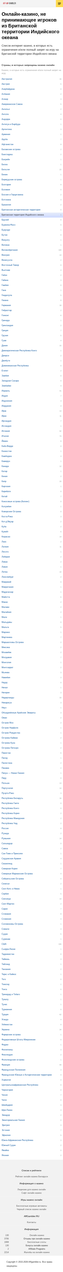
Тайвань (6, 959)
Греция (5, 330)
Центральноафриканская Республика (20, 1085)
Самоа (5, 848)
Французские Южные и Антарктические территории (27, 1075)
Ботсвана (6, 199)
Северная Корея (9, 868)
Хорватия (6, 1080)
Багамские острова (11, 149)
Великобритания (10, 250)
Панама (5, 768)
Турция (5, 1014)
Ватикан (6, 245)
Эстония (6, 1130)
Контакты (31, 1222)
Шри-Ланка (7, 1110)
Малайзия (6, 612)
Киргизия (6, 486)
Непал (5, 687)
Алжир (5, 99)
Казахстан (7, 451)
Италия (5, 436)
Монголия (6, 662)
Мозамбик (6, 652)
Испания (6, 431)
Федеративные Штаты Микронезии (18, 1039)
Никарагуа (7, 702)
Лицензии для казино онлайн (31, 1189)
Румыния (6, 838)
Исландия (6, 426)
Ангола (5, 114)
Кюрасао (6, 536)
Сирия (5, 909)
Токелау (6, 984)
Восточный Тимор (10, 265)
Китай (4, 496)
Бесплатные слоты (36, 1242)
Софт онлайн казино (31, 1193)
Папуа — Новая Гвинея (13, 773)
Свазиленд (7, 863)
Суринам (6, 939)
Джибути (6, 360)
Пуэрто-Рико (8, 793)
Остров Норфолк (10, 728)
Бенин (5, 174)
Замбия (5, 375)
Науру (5, 682)
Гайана (5, 280)
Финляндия (7, 1054)
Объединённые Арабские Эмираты (19, 712)
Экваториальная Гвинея (13, 1120)
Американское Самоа (12, 104)
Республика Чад (9, 823)
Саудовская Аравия (11, 858)
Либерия (6, 557)
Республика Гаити (10, 803)
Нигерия (6, 692)
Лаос (4, 541)
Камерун (6, 461)
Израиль (6, 391)
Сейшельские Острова (13, 878)
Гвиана (5, 300)
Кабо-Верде (7, 446)
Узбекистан (7, 1024)
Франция (6, 1065)
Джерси (5, 355)
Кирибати (6, 491)
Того (4, 979)
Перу (4, 778)
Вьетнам (6, 270)
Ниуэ (4, 707)
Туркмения (7, 1009)
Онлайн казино (37, 1235)
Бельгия (6, 169)
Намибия (6, 677)
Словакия (6, 914)
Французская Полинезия (13, 1070)
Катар (4, 471)
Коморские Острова (11, 511)
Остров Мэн (7, 723)
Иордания (6, 406)
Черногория (7, 1090)
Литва (4, 572)
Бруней (5, 220)
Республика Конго (10, 808)
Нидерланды (8, 697)
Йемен (5, 441)
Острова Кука (8, 743)
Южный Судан (9, 1145)
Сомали (5, 929)
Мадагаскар (7, 592)
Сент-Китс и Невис (11, 888)
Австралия (7, 79)
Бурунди (6, 230)
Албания (6, 94)
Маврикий (6, 582)
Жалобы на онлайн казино (37, 1252)
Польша (5, 783)
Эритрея (6, 1125)
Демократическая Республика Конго (19, 350)
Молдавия (7, 657)
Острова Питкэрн (10, 748)
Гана (4, 290)
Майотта (6, 597)
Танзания (6, 969)
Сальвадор (7, 843)
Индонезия (7, 401)
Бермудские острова (12, 179)
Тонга (4, 989)
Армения (6, 134)
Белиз (5, 164)
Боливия (6, 189)
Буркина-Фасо (8, 225)
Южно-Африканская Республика (17, 1140)
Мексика (6, 647)
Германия (6, 305)
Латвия (5, 546)
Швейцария (7, 1105)
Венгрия (6, 255)
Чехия (5, 1095)
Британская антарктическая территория (21, 209)
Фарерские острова (11, 1034)
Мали (4, 617)
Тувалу (5, 999)
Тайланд (6, 964)
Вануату (6, 240)
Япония (5, 1155)
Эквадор (6, 1115)
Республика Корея (10, 813)
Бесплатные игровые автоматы (31, 1206)
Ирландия (6, 421)
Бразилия (6, 204)
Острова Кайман (10, 738)
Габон (4, 275)
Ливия (5, 567)
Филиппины (7, 1049)
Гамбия (5, 285)
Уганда (5, 1019)
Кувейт (5, 531)
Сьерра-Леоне (8, 949)
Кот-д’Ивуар (7, 521)
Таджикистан (8, 954)
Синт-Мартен (8, 904)
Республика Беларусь (12, 798)
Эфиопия (6, 1135)
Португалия (7, 788)
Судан (5, 934)
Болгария (6, 184)
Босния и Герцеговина (12, 194)
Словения (6, 919)
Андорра (6, 119)
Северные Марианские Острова (17, 873)
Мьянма (5, 672)
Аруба (5, 139)
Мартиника (7, 637)
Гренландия (7, 325)
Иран (4, 416)
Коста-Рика (7, 516)
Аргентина (7, 129)
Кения (4, 476)
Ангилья (6, 109)
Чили (4, 1100)
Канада (5, 466)
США (4, 944)
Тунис (4, 1004)
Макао (5, 602)
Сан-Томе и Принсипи (12, 853)
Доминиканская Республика (15, 365)
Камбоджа (7, 456)
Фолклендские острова (13, 1059)
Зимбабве (6, 386)
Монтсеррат (7, 667)
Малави (5, 607)
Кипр (4, 481)
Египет (5, 370)
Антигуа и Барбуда (11, 124)
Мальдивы (7, 622)
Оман (4, 717)
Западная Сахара (10, 380)
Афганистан (7, 144)
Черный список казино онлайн (31, 1209)
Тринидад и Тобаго (11, 994)
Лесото (5, 551)
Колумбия (6, 506)
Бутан (4, 235)
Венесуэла (7, 260)
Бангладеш (7, 154)
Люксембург (8, 577)
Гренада (6, 320)
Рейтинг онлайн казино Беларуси (31, 1176)
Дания (5, 345)
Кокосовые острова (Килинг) (15, 501)
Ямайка (5, 1150)
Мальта (5, 627)
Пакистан (6, 753)
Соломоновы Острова (12, 924)
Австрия (6, 84)
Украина (5, 1029)
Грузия (5, 335)
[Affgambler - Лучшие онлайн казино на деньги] (9, 3)
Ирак (4, 411)
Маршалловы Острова (13, 642)
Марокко (6, 632)
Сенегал (6, 883)
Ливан (5, 562)
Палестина (7, 763)
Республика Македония (13, 818)
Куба (4, 526)
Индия (5, 396)
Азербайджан (8, 89)
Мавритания (7, 587)
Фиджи (5, 1044)
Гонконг (5, 315)
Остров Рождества (11, 733)
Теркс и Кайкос (9, 974)
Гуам (4, 340)
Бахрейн (6, 159)
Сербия (5, 894)
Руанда (5, 833)
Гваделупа (7, 295)
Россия (5, 828)
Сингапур (6, 899)
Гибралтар (7, 310)
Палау (5, 758)
